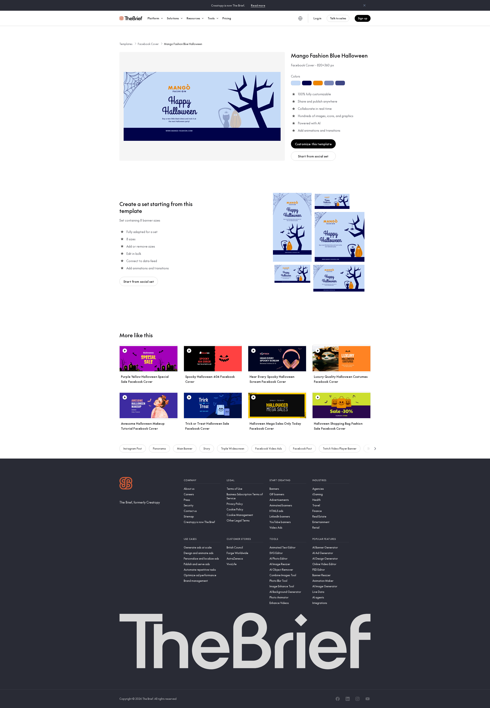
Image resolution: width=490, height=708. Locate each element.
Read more (258, 5)
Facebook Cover (148, 44)
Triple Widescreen (232, 448)
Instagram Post (132, 448)
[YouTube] (367, 699)
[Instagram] (357, 699)
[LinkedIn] (348, 699)
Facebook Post (302, 448)
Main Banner (185, 448)
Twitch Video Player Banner (339, 448)
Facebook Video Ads (268, 448)
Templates (125, 44)
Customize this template (313, 144)
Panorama (159, 448)
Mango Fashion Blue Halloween (183, 44)
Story (206, 448)
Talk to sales (338, 18)
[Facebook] (338, 699)
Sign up (362, 18)
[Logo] (125, 483)
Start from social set (313, 156)
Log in (317, 18)
